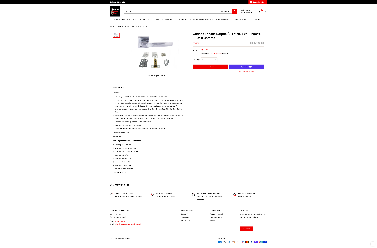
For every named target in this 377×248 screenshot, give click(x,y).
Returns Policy (186, 220)
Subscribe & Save (259, 2)
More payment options (246, 71)
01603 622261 (120, 221)
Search (212, 220)
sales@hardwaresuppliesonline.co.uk (128, 224)
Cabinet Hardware (222, 19)
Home (112, 26)
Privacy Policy (186, 217)
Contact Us (184, 214)
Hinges (181, 19)
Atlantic (196, 43)
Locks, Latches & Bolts (141, 19)
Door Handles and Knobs (119, 19)
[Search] (234, 11)
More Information (216, 217)
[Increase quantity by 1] (215, 60)
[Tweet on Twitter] (259, 42)
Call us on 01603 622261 (118, 2)
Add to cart (210, 67)
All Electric (256, 19)
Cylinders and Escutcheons (164, 19)
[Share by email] (262, 42)
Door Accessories (241, 19)
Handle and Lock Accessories (200, 19)
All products (119, 26)
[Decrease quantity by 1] (203, 60)
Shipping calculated (215, 53)
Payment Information (217, 214)
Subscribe (246, 229)
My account (245, 12)
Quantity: (196, 59)
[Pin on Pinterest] (255, 42)
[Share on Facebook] (251, 42)
